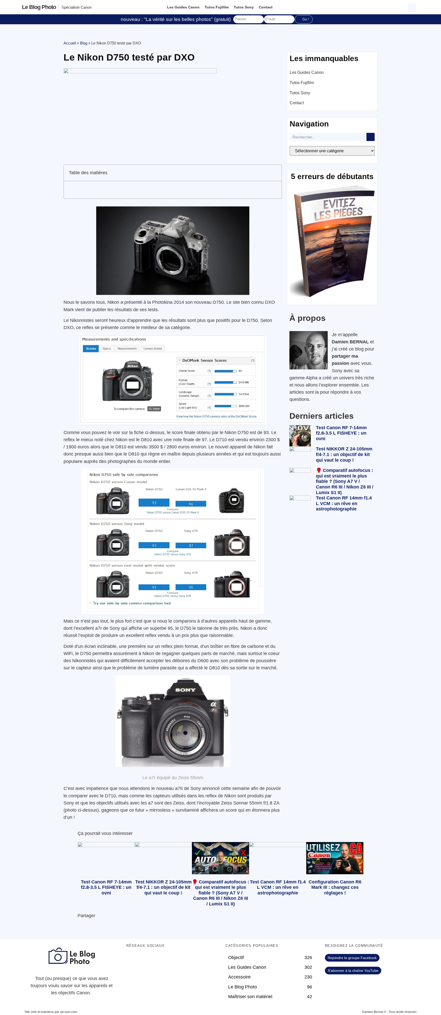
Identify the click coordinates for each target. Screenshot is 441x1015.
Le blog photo (39, 7)
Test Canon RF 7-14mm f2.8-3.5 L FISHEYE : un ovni (341, 433)
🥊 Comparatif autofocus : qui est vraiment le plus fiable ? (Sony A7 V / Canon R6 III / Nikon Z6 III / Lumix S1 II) (344, 481)
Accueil (70, 43)
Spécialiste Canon (77, 7)
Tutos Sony (244, 7)
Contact (266, 7)
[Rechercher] (370, 137)
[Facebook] (132, 960)
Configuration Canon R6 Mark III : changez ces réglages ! (335, 887)
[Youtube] (160, 960)
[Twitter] (146, 960)
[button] (413, 7)
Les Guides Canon (183, 7)
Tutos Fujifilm (217, 7)
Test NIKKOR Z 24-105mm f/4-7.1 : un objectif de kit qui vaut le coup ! (344, 454)
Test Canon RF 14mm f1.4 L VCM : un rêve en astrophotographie (344, 503)
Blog (83, 43)
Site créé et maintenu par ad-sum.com (50, 1012)
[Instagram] (174, 960)
